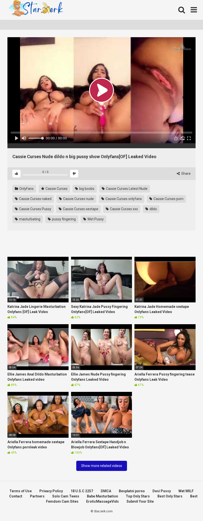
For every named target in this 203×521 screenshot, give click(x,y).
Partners (37, 496)
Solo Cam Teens (65, 496)
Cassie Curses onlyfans (123, 199)
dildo (153, 209)
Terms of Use (20, 491)
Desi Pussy (161, 491)
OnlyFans (26, 189)
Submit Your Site (140, 501)
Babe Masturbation (102, 496)
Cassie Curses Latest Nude (126, 189)
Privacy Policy (51, 491)
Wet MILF (186, 491)
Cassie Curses (56, 189)
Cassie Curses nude (78, 199)
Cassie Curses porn (168, 199)
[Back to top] (186, 506)
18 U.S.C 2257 (82, 491)
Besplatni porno (132, 491)
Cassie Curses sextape (80, 209)
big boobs (86, 189)
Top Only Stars (138, 496)
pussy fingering (63, 219)
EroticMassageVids (102, 501)
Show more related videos (101, 466)
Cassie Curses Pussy (34, 209)
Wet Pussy (95, 219)
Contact (15, 496)
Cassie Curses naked (34, 199)
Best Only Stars (169, 496)
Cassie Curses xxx (123, 209)
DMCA (106, 491)
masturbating (29, 219)
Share (185, 173)
